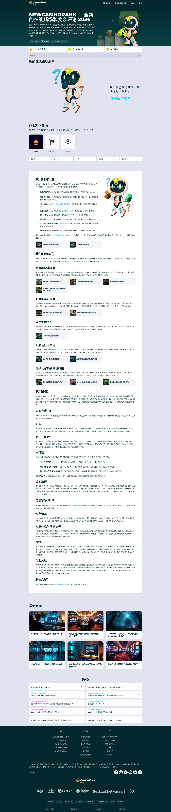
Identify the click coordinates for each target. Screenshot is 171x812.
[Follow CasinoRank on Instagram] (121, 772)
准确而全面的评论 (58, 235)
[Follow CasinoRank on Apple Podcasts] (140, 772)
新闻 (140, 3)
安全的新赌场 (61, 740)
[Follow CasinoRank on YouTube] (130, 772)
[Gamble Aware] (109, 791)
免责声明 (110, 751)
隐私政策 (74, 809)
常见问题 (110, 747)
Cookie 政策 (50, 809)
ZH (31, 772)
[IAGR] (40, 791)
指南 (132, 3)
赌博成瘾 (85, 751)
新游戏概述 (86, 740)
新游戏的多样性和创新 (65, 211)
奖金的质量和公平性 (63, 204)
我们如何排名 (110, 744)
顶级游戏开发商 (85, 755)
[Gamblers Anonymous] (51, 791)
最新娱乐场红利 (120, 3)
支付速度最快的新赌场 (61, 737)
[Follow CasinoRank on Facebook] (116, 772)
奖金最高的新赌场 (61, 751)
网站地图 (122, 809)
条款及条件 (98, 809)
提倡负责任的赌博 (77, 505)
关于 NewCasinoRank (110, 737)
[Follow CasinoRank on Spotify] (135, 772)
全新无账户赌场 (61, 747)
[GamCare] (65, 791)
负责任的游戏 (85, 744)
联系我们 (110, 755)
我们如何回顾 (110, 740)
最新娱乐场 (106, 3)
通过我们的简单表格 (62, 584)
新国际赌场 (86, 747)
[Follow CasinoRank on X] (126, 772)
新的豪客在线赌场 (61, 744)
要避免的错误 (85, 737)
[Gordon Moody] (82, 791)
